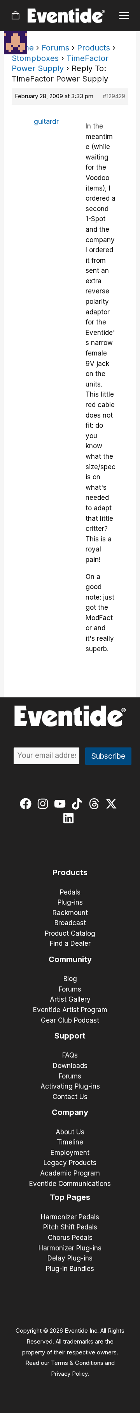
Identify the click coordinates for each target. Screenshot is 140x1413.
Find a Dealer (70, 943)
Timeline (70, 1142)
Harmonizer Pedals (70, 1217)
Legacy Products (70, 1163)
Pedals (70, 892)
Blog (70, 979)
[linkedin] (70, 818)
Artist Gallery (70, 999)
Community (70, 959)
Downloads (70, 1066)
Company (70, 1112)
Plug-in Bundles (70, 1269)
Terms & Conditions (77, 1362)
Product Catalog (70, 933)
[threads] (95, 804)
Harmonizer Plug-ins (70, 1248)
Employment (70, 1152)
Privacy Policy (69, 1373)
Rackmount (70, 913)
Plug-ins (70, 902)
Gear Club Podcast (70, 1020)
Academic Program (70, 1173)
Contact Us (70, 1097)
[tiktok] (78, 804)
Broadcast (70, 923)
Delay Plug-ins (70, 1258)
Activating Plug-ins (70, 1086)
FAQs (70, 1055)
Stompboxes (35, 58)
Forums (55, 47)
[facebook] (27, 804)
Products (93, 47)
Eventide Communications (70, 1184)
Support (70, 1035)
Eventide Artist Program (70, 1010)
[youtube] (61, 804)
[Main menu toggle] (124, 15)
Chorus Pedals (70, 1237)
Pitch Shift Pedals (70, 1227)
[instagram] (44, 804)
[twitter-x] (113, 804)
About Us (70, 1132)
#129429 (114, 96)
